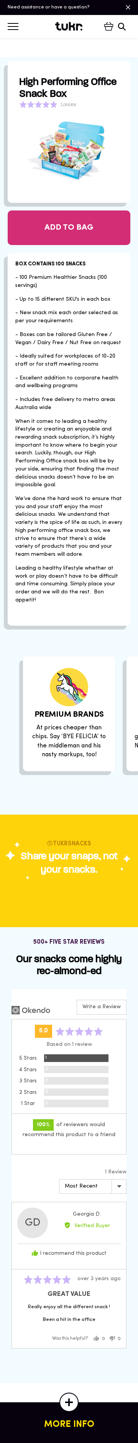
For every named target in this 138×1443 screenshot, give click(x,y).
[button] (47, 104)
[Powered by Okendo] (31, 1010)
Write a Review (101, 1007)
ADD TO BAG (69, 228)
